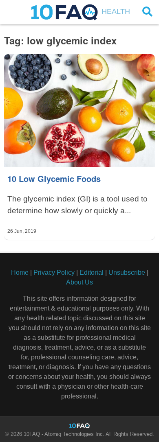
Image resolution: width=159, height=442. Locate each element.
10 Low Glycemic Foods (54, 178)
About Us (79, 282)
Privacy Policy (54, 272)
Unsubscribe (126, 272)
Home (20, 272)
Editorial (92, 272)
